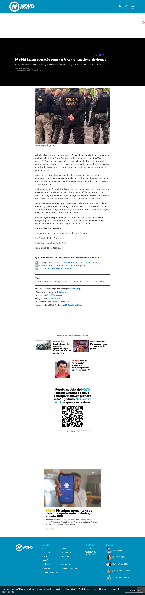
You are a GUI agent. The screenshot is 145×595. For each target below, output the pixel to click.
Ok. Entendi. (134, 590)
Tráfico (88, 281)
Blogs (44, 548)
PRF (81, 281)
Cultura (65, 564)
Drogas (47, 281)
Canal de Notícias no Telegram (70, 265)
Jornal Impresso (50, 572)
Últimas (46, 568)
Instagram (58, 295)
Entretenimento (70, 568)
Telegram (63, 292)
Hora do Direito (120, 564)
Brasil (64, 548)
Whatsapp (77, 288)
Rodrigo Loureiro (121, 577)
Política (46, 564)
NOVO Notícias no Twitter (58, 268)
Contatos (89, 548)
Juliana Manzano (121, 570)
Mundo (65, 556)
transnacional (99, 281)
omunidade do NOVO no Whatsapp (80, 262)
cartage (39, 281)
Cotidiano (47, 552)
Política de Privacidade (72, 431)
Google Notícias (74, 305)
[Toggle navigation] (133, 6)
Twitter (57, 298)
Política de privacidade (90, 553)
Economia (66, 552)
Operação (57, 281)
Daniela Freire (119, 557)
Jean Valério (118, 550)
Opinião (45, 560)
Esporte (46, 556)
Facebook (64, 302)
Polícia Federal (71, 281)
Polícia (65, 560)
